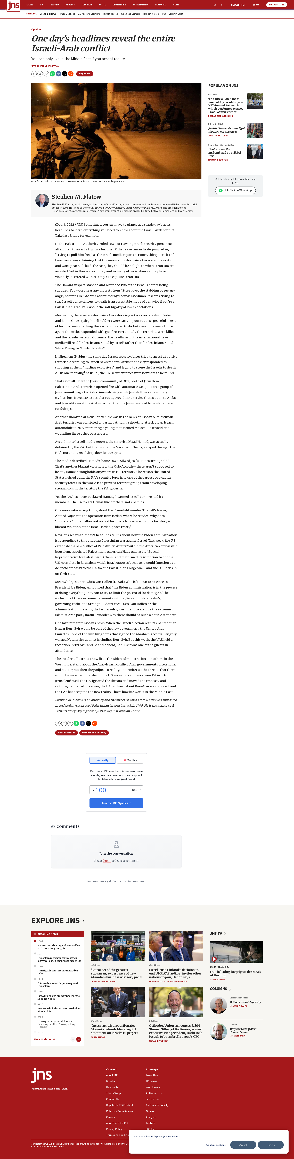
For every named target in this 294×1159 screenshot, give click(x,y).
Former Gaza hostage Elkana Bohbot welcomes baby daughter (58, 947)
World (55, 4)
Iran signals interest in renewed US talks (57, 972)
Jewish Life (119, 4)
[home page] (14, 5)
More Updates (42, 1039)
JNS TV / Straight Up (219, 967)
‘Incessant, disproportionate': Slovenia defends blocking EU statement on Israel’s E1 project (114, 1029)
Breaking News (47, 934)
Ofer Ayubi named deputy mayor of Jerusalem (57, 985)
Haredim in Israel (151, 14)
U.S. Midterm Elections (89, 14)
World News (154, 965)
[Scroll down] (78, 1039)
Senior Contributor (239, 997)
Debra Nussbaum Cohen (220, 116)
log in (107, 860)
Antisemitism (140, 4)
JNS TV (102, 4)
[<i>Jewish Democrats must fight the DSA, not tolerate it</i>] (255, 130)
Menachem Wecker (158, 1041)
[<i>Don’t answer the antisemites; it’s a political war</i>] (255, 151)
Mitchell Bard (237, 1035)
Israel (29, 4)
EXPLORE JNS (56, 920)
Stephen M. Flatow (45, 66)
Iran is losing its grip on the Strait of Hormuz (235, 973)
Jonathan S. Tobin (218, 135)
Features (160, 4)
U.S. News (213, 94)
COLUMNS (219, 989)
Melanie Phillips (238, 1006)
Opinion (87, 4)
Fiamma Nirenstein (218, 160)
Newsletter (238, 5)
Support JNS (276, 4)
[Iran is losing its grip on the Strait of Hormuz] (236, 952)
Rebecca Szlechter (159, 981)
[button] (46, 73)
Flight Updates (110, 14)
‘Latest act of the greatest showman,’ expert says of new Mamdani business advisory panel (116, 973)
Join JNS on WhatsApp (238, 190)
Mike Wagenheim (178, 981)
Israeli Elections (67, 14)
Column (233, 1024)
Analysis (71, 4)
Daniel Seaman (217, 979)
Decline (271, 1144)
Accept (243, 1144)
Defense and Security (94, 732)
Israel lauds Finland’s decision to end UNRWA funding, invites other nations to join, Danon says (175, 973)
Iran (164, 14)
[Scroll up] (73, 1039)
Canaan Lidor (98, 1037)
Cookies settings (216, 1144)
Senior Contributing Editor (221, 145)
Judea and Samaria (130, 14)
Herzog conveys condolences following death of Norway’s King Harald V (56, 1024)
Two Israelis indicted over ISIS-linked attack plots (58, 1010)
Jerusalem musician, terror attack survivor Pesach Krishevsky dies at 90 (59, 959)
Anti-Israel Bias (66, 732)
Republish (84, 73)
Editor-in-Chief (176, 14)
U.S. (42, 4)
